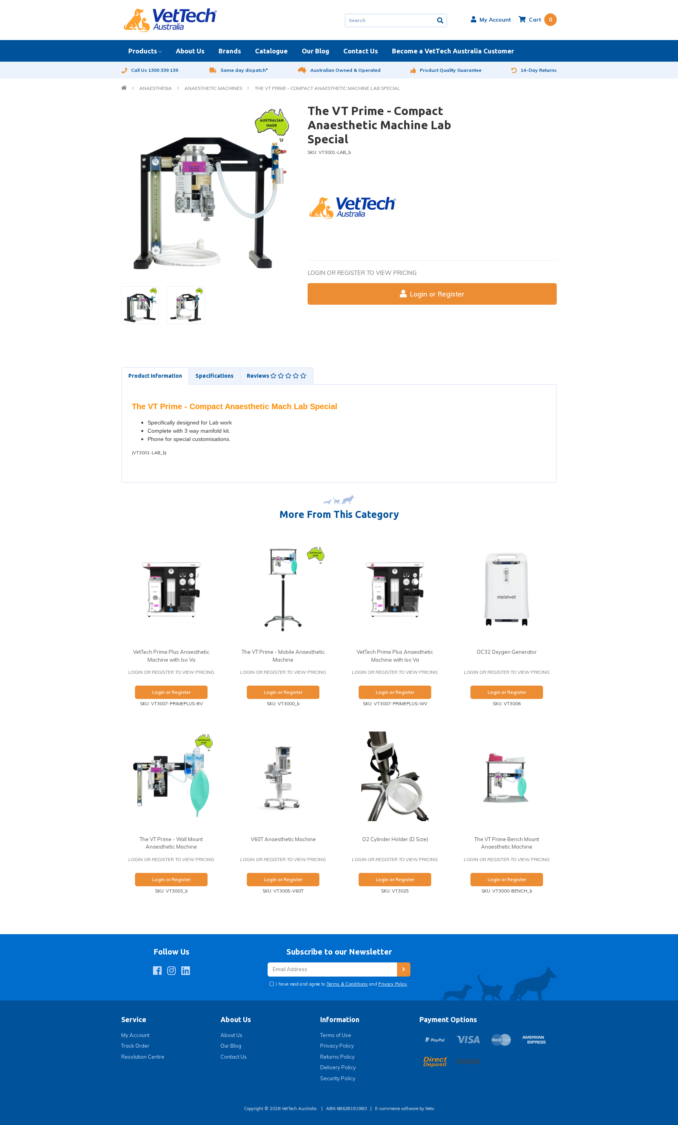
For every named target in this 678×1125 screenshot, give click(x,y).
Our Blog (315, 51)
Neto (429, 1108)
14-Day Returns (539, 70)
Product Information (155, 376)
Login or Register (437, 294)
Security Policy (337, 1078)
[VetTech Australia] (170, 19)
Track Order (135, 1046)
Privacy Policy (392, 984)
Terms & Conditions (347, 984)
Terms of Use (335, 1035)
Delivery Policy (338, 1067)
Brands (230, 51)
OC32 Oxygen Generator (507, 652)
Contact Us (360, 51)
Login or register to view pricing (362, 272)
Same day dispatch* (244, 70)
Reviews (258, 376)
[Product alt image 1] (185, 304)
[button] (491, 19)
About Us (190, 51)
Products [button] (142, 51)
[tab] (154, 376)
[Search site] (440, 20)
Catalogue (271, 51)
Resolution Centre (142, 1057)
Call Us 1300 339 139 (154, 70)
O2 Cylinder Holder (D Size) (395, 839)
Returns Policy (337, 1057)
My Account (135, 1035)
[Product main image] (208, 191)
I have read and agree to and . (341, 984)
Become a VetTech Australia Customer (453, 51)
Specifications (214, 376)
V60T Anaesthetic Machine (283, 839)
